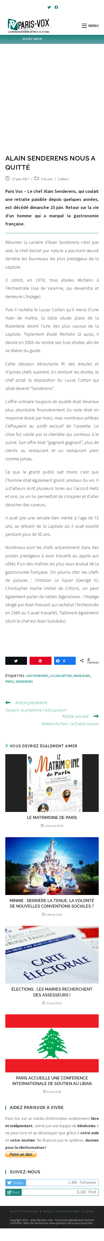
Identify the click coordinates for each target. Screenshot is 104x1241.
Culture (63, 179)
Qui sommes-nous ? (68, 1211)
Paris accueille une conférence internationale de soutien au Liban (52, 1081)
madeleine (81, 676)
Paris (9, 681)
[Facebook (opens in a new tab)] (55, 7)
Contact (47, 1211)
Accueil (14, 1211)
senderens (24, 681)
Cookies (89, 1211)
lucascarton (61, 676)
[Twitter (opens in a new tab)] (49, 7)
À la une (47, 179)
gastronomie (37, 676)
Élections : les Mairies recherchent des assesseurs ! (51, 992)
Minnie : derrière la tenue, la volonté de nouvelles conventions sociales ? (52, 903)
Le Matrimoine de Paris (52, 817)
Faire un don (30, 1211)
